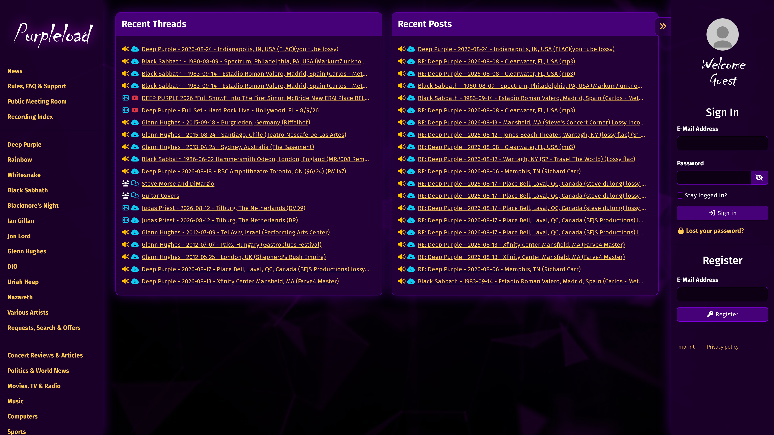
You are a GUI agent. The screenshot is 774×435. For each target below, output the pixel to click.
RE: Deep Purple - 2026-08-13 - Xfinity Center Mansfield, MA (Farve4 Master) (521, 244)
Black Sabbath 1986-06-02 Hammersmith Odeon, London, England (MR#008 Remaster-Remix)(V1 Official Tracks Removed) (256, 159)
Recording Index (29, 116)
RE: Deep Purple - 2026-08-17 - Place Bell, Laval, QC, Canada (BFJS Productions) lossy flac (532, 220)
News (14, 71)
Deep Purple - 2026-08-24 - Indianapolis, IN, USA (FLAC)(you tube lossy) (240, 49)
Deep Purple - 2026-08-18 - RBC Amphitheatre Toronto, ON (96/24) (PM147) (244, 171)
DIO (12, 266)
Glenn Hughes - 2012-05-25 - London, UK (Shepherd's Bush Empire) (234, 257)
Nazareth (19, 297)
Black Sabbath (27, 190)
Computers (22, 416)
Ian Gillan (20, 221)
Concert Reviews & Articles (44, 355)
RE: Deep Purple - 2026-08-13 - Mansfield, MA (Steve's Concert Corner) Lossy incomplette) (532, 122)
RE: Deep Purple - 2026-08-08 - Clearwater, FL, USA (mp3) (496, 61)
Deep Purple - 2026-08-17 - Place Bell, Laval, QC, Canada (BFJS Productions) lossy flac (256, 269)
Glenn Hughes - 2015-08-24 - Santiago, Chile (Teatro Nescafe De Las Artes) (244, 134)
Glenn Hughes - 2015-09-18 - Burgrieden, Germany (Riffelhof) (226, 122)
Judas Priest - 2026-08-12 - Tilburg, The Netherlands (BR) (220, 220)
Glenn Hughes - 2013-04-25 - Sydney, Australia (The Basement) (228, 147)
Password (690, 163)
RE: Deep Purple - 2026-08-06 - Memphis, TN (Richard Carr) (499, 171)
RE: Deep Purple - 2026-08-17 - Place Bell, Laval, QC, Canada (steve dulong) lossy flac (532, 183)
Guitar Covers (160, 195)
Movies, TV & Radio (33, 386)
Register (726, 314)
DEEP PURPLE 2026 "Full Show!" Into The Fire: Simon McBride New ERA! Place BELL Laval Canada (256, 98)
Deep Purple (24, 144)
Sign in (726, 213)
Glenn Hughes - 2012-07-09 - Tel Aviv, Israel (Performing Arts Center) (236, 232)
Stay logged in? (706, 195)
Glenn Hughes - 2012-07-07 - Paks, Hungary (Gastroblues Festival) (231, 244)
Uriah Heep (22, 282)
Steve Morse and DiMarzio (178, 183)
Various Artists (27, 312)
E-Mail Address (697, 129)
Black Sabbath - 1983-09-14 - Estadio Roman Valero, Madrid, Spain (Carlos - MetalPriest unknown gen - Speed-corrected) (256, 73)
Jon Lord (18, 236)
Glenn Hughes (26, 251)
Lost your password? (714, 230)
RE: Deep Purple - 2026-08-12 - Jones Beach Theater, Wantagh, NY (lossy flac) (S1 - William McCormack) (532, 134)
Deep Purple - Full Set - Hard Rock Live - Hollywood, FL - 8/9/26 (230, 110)
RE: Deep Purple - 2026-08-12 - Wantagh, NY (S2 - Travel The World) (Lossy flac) (526, 159)
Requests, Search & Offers (43, 327)
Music (15, 401)
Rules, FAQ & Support (36, 86)
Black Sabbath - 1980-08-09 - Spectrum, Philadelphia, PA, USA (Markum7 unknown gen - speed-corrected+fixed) (256, 61)
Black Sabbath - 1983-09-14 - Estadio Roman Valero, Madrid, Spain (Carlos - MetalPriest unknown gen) (256, 85)
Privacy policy (723, 347)
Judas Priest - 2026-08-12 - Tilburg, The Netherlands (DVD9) (223, 208)
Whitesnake (23, 175)
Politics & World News (37, 370)
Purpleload (51, 35)
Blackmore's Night (32, 205)
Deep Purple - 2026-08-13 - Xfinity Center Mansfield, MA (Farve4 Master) (240, 281)
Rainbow (19, 159)
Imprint (686, 347)
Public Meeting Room (36, 101)
